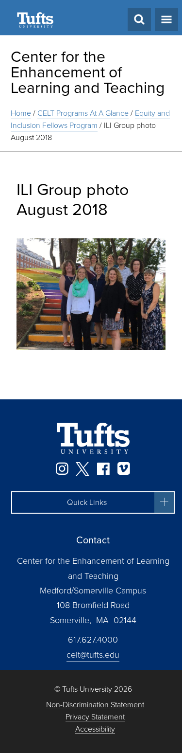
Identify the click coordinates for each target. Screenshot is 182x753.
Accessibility (95, 729)
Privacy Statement (95, 717)
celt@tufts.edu (92, 654)
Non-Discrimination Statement (95, 705)
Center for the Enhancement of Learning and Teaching (88, 72)
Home (21, 113)
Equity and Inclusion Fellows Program (90, 119)
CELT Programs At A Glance (83, 113)
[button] (93, 502)
